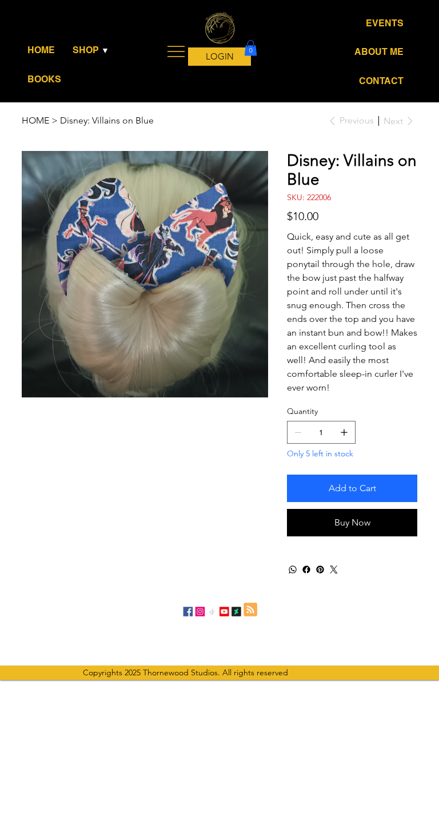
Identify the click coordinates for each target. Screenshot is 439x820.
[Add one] (344, 432)
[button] (93, 50)
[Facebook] (306, 569)
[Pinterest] (320, 569)
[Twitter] (334, 569)
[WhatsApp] (292, 569)
